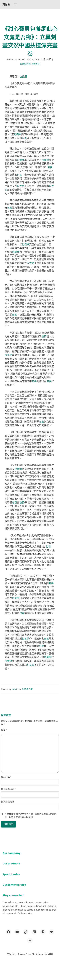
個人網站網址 (7, 801)
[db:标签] (36, 63)
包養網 (23, 76)
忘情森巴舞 (25, 63)
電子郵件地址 (8, 789)
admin (15, 689)
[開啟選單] (15, 4)
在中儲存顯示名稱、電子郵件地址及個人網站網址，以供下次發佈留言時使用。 (30, 815)
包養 (24, 138)
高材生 (6, 4)
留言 (4, 729)
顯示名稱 (6, 777)
